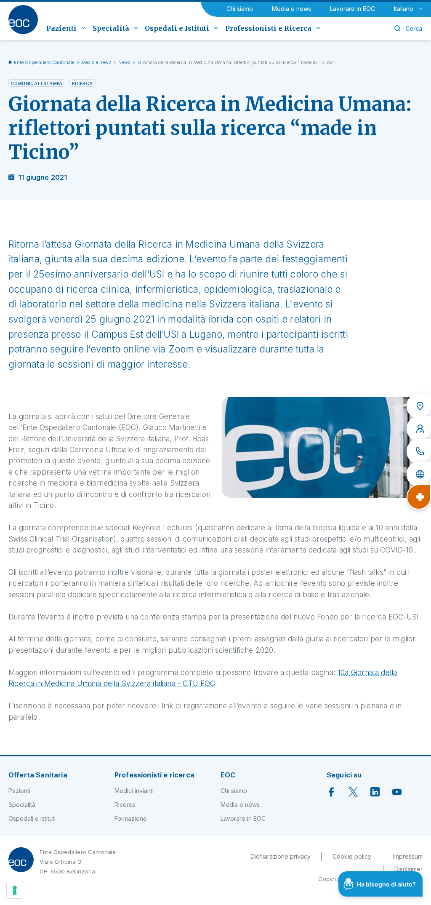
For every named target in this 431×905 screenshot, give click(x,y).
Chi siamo (239, 8)
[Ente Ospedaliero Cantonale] (23, 19)
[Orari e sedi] (419, 406)
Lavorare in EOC (352, 8)
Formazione (130, 818)
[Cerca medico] (419, 428)
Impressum (408, 856)
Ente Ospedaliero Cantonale (44, 62)
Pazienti (19, 790)
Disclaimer (408, 869)
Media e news (291, 8)
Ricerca (125, 804)
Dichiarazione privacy (280, 856)
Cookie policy (352, 856)
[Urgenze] (419, 497)
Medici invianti (134, 790)
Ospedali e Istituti (32, 818)
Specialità (21, 804)
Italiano (403, 8)
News (124, 62)
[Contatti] (419, 451)
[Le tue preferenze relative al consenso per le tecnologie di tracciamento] (15, 890)
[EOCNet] (419, 474)
